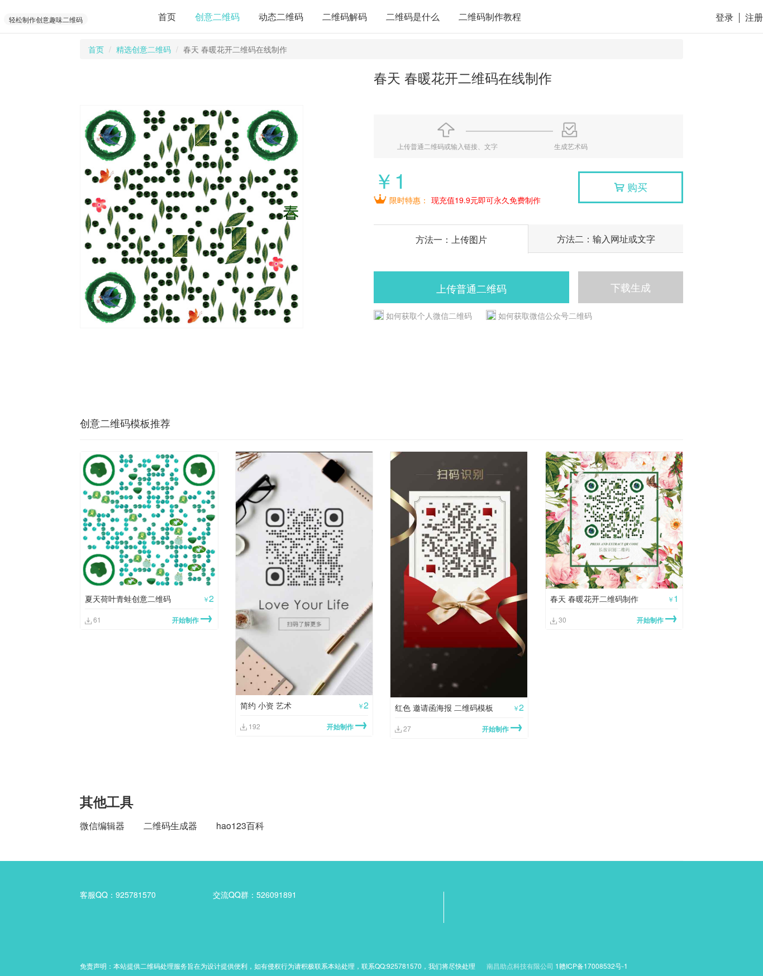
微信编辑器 (102, 825)
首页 (167, 16)
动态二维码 (281, 16)
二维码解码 (344, 16)
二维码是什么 (413, 16)
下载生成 (631, 287)
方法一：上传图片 (451, 239)
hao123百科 (240, 825)
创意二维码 (217, 16)
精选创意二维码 (143, 49)
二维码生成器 (170, 825)
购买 (630, 186)
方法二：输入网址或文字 (606, 238)
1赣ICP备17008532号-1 (591, 965)
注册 (754, 17)
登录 (724, 17)
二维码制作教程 (490, 16)
